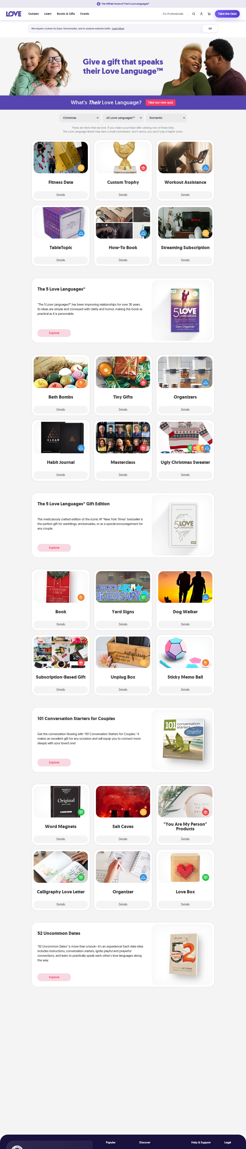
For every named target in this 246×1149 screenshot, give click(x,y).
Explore (54, 333)
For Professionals (173, 14)
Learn (48, 14)
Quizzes (33, 14)
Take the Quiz (227, 14)
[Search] (193, 13)
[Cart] (209, 13)
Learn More (118, 28)
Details (61, 195)
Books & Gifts (66, 14)
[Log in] (201, 13)
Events (84, 14)
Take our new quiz (160, 102)
